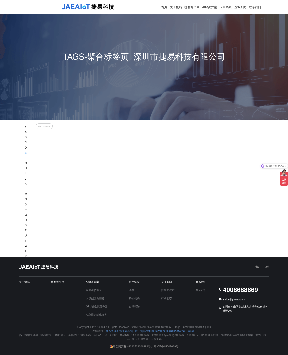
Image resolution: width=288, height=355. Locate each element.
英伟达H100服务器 (79, 335)
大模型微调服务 (95, 298)
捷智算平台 (192, 7)
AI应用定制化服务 (96, 314)
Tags (177, 327)
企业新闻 (240, 7)
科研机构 (134, 298)
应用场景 (226, 7)
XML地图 (188, 327)
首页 (164, 7)
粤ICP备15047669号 (166, 346)
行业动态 (166, 298)
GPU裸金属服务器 (97, 306)
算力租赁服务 (94, 290)
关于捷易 (176, 7)
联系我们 (255, 7)
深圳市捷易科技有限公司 (145, 327)
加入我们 (201, 290)
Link (208, 327)
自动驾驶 (134, 306)
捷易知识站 (167, 290)
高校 (131, 290)
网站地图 (199, 327)
